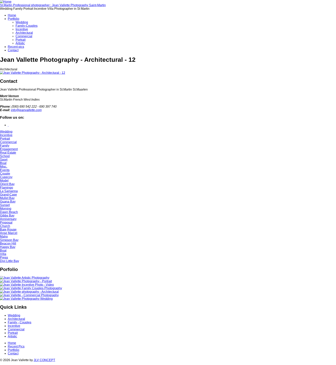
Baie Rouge (8, 229)
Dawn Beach (9, 212)
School (5, 156)
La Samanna (9, 191)
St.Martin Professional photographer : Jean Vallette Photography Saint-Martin (53, 5)
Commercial (24, 36)
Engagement (9, 149)
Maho (4, 236)
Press (4, 257)
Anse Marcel (8, 233)
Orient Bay (7, 184)
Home (12, 15)
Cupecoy (6, 177)
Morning (5, 208)
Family (4, 145)
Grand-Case (8, 194)
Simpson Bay (9, 240)
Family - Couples (19, 322)
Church (5, 226)
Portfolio (13, 18)
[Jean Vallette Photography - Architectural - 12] (32, 72)
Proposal (6, 222)
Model (4, 180)
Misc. (3, 166)
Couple (5, 173)
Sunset (5, 205)
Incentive (22, 29)
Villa (3, 254)
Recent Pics (16, 346)
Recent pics (16, 46)
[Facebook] (8, 125)
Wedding (22, 22)
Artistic (20, 43)
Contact (13, 50)
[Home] (5, 1)
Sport (3, 159)
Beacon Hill (8, 243)
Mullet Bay (7, 198)
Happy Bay (7, 247)
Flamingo (6, 187)
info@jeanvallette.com (26, 110)
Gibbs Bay (7, 215)
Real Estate (8, 152)
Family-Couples (27, 25)
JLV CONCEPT (44, 360)
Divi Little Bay (9, 261)
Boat (3, 163)
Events (5, 170)
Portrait (20, 39)
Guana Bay (8, 201)
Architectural (24, 32)
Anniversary (8, 219)
